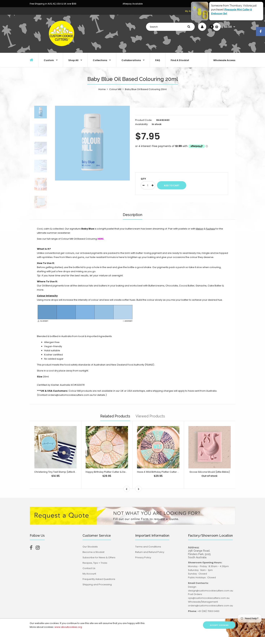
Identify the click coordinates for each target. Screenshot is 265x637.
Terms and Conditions (148, 546)
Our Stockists (90, 546)
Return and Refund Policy (149, 552)
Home (102, 89)
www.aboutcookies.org (68, 627)
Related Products (115, 416)
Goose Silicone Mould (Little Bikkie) (209, 472)
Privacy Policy (143, 557)
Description (132, 215)
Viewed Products (150, 416)
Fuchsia (210, 228)
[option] (92, 143)
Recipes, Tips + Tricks (95, 563)
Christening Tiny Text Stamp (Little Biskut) (57, 472)
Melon (199, 228)
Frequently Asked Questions (99, 579)
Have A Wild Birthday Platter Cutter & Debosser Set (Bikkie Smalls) (175, 472)
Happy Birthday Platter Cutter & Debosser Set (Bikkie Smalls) (121, 472)
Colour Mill (115, 89)
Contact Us (89, 568)
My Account (89, 573)
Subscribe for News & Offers (99, 557)
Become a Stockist (93, 552)
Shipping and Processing (97, 584)
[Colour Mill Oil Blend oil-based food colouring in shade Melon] (195, 228)
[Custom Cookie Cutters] (62, 49)
